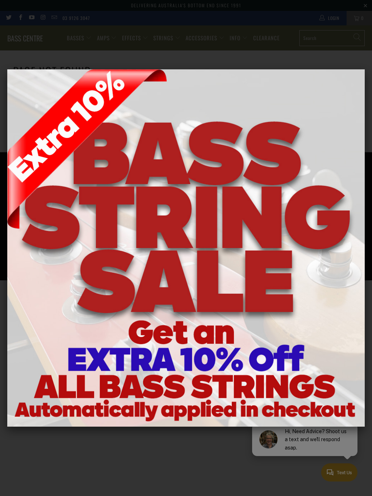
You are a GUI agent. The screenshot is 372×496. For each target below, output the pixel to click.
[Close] (364, 69)
